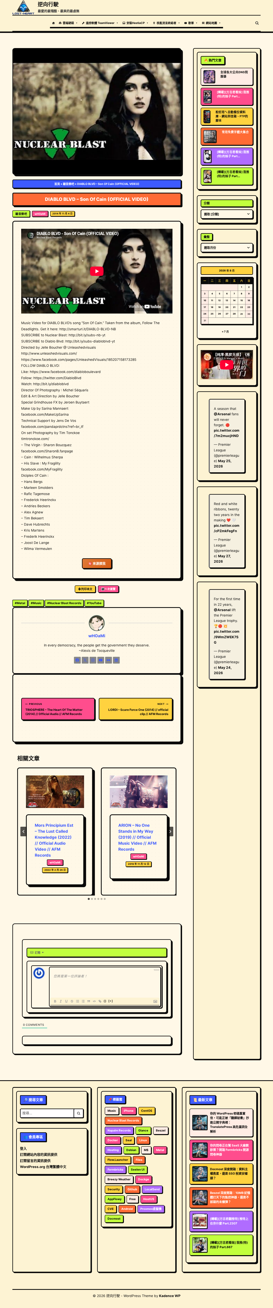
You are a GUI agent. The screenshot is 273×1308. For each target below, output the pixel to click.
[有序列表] (77, 1001)
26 (219, 314)
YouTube (94, 603)
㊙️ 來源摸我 (97, 563)
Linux (143, 1140)
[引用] (89, 1001)
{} (105, 1000)
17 (205, 307)
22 (241, 307)
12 (219, 300)
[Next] (170, 831)
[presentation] (55, 795)
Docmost (114, 1218)
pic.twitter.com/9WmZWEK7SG (226, 636)
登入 (23, 1149)
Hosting (113, 1150)
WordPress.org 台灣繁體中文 (43, 1167)
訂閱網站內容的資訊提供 (38, 1155)
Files (139, 1160)
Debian (131, 1150)
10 (205, 300)
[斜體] (61, 1001)
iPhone (129, 1111)
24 (204, 314)
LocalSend (152, 1189)
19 (219, 307)
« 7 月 (225, 331)
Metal (20, 603)
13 (227, 300)
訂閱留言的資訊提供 (35, 1161)
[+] (111, 1000)
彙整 (207, 237)
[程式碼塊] (94, 1001)
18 (212, 307)
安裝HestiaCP (136, 23)
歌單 (191, 23)
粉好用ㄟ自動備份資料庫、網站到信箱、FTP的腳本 (232, 116)
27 (227, 314)
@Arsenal (222, 414)
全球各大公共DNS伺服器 (234, 74)
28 (234, 314)
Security (114, 1189)
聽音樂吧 (68, 183)
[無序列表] (83, 1001)
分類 (207, 203)
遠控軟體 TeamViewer (100, 23)
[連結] (100, 1001)
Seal (129, 1140)
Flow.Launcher (118, 1160)
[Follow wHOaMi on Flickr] (108, 660)
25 (212, 314)
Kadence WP (169, 1296)
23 (248, 307)
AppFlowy (115, 1199)
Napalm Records (119, 1130)
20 (226, 307)
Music (36, 603)
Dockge (143, 1179)
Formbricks (115, 1169)
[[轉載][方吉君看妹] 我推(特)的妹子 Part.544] (207, 156)
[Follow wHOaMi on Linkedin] (116, 660)
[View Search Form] (257, 23)
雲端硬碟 (68, 23)
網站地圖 (211, 23)
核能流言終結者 (166, 23)
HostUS (148, 1199)
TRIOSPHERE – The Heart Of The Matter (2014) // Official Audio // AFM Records (54, 709)
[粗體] (55, 1001)
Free (132, 1199)
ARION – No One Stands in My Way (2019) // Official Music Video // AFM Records (137, 837)
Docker (113, 1140)
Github (132, 1189)
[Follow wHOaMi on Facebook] (77, 660)
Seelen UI (137, 1169)
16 (249, 300)
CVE (111, 1209)
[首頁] (53, 23)
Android (127, 1209)
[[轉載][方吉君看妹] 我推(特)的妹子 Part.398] (207, 96)
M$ (146, 1150)
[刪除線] (72, 1001)
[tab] (89, 899)
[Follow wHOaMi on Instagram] (93, 660)
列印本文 (86, 589)
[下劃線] (66, 1001)
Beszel (160, 1130)
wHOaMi (40, 213)
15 (241, 300)
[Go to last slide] (23, 831)
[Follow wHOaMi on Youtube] (100, 660)
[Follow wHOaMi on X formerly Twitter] (85, 660)
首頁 (57, 183)
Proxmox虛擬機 (151, 1209)
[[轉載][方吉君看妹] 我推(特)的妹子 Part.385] (207, 176)
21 (234, 307)
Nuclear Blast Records (64, 603)
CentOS (146, 1111)
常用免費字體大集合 (235, 132)
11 (212, 300)
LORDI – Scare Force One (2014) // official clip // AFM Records (138, 709)
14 (234, 300)
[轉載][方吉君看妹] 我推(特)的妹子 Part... (233, 94)
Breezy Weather (119, 1179)
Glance (143, 1130)
